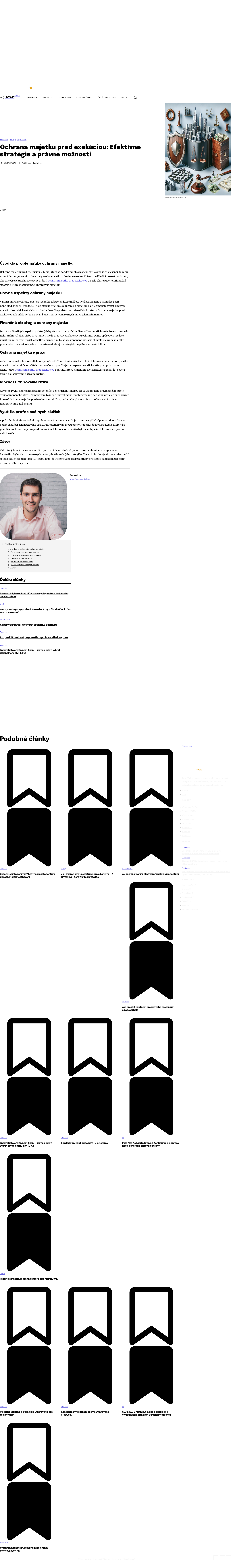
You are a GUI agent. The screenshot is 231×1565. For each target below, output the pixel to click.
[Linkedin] (4, 241)
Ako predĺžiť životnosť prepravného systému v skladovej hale (34, 637)
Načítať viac (187, 746)
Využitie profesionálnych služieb (25, 564)
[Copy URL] (4, 254)
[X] (4, 222)
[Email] (4, 247)
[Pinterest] (4, 229)
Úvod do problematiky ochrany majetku (27, 549)
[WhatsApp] (4, 235)
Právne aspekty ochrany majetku (25, 552)
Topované (21, 140)
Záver (13, 568)
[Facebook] (4, 216)
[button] (135, 97)
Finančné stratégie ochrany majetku (26, 555)
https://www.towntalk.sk (80, 479)
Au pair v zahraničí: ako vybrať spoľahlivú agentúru (28, 625)
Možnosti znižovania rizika (22, 561)
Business (4, 140)
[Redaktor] (33, 506)
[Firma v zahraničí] (35, 685)
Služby (13, 140)
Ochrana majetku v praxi (21, 558)
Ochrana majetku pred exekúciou (67, 280)
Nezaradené (5, 619)
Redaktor (38, 163)
